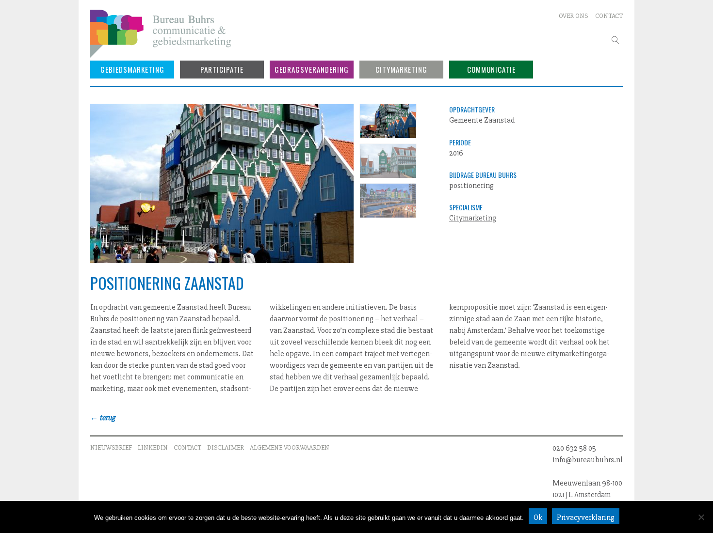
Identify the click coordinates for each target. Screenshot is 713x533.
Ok (538, 517)
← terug (102, 418)
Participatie (221, 69)
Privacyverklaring (586, 517)
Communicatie (491, 69)
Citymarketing (401, 69)
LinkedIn (153, 447)
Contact (609, 16)
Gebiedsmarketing (132, 69)
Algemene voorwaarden (289, 447)
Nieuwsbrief (111, 447)
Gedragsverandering (312, 69)
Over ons (573, 16)
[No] (701, 517)
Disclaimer (225, 447)
